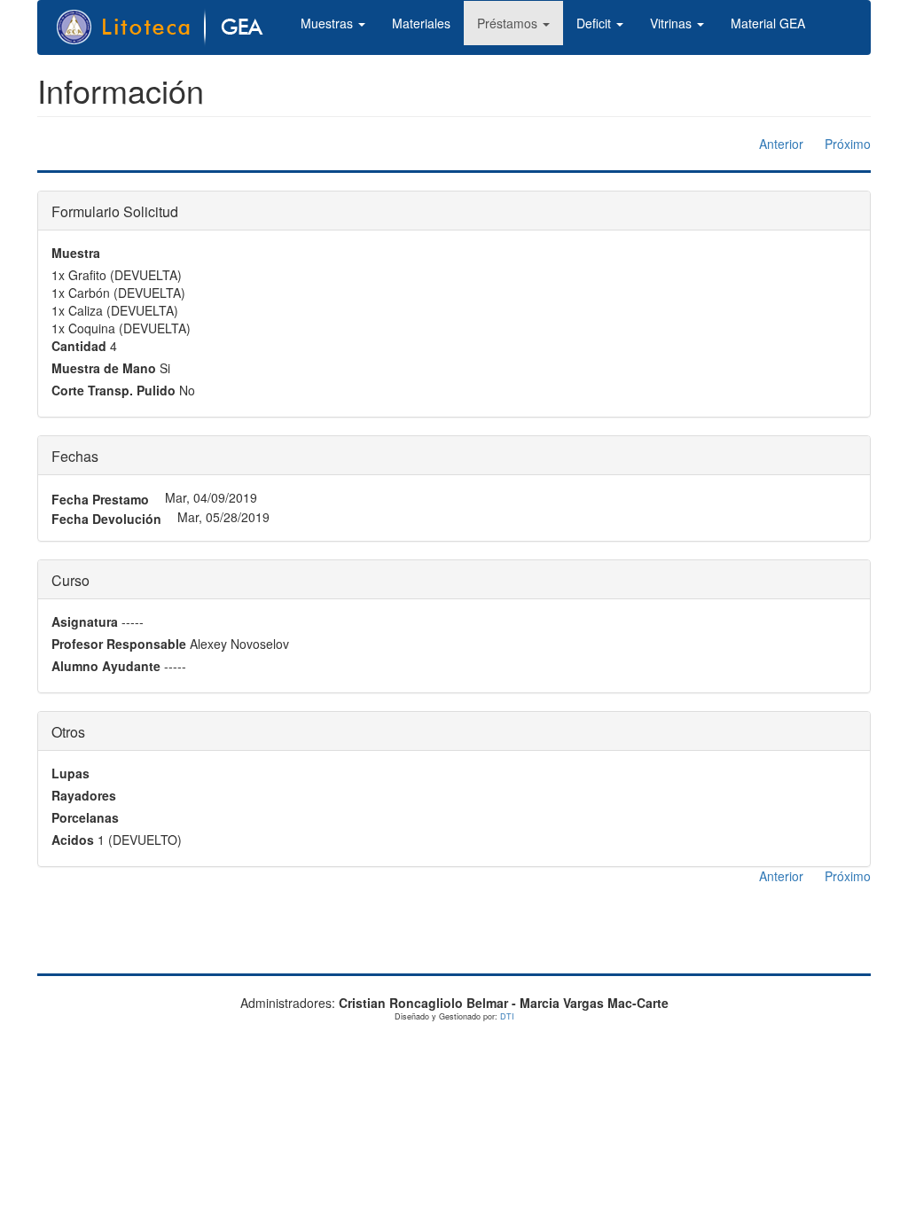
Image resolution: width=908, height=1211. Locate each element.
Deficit (595, 23)
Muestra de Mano (103, 368)
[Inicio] (169, 27)
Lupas (70, 773)
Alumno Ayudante (105, 666)
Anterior (781, 143)
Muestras (328, 23)
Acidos (72, 839)
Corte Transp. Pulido (113, 390)
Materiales (421, 23)
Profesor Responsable (118, 643)
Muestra (75, 253)
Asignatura (84, 621)
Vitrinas (672, 23)
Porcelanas (85, 817)
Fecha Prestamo (100, 499)
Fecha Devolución (106, 518)
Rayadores (83, 795)
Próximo (848, 143)
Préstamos (509, 23)
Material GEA (768, 23)
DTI (507, 1016)
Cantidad (78, 346)
